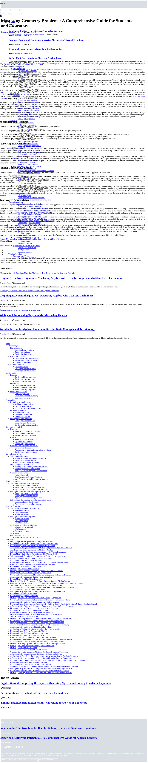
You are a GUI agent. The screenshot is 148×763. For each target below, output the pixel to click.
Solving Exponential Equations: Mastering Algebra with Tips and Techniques (38, 552)
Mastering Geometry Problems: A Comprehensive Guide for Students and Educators (41, 619)
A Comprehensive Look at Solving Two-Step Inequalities (31, 577)
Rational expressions (13, 454)
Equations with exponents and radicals (24, 446)
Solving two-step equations (25, 381)
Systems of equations (15, 34)
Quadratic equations (13, 481)
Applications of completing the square (28, 498)
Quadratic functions (17, 365)
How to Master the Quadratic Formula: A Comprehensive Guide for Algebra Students (41, 639)
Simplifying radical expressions (26, 439)
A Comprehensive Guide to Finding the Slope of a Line (30, 664)
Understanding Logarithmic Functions (24, 596)
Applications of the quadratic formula (28, 504)
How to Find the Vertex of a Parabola (23, 594)
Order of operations (22, 394)
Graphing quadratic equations (25, 369)
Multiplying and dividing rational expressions (31, 467)
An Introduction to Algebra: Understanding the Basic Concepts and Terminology (39, 625)
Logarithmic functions (23, 362)
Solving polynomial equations (21, 419)
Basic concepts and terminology (26, 396)
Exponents (14, 429)
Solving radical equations (24, 448)
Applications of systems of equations (34, 34)
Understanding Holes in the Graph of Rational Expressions (31, 612)
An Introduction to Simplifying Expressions (26, 560)
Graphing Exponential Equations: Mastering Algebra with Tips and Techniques (39, 652)
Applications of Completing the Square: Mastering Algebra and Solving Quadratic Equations (44, 656)
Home (8, 344)
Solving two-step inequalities (25, 387)
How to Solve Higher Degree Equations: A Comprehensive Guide (34, 544)
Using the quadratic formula (25, 423)
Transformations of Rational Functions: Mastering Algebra (31, 550)
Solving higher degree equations (26, 425)
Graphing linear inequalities (25, 385)
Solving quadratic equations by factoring (25, 483)
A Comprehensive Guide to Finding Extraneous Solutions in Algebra (35, 602)
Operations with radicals (23, 442)
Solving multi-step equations (25, 377)
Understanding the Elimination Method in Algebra (28, 662)
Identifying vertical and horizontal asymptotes (31, 479)
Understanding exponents (24, 433)
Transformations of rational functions (28, 477)
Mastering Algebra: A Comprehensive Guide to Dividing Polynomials (35, 598)
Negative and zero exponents (25, 435)
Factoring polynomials (18, 410)
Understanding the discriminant (26, 502)
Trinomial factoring (22, 412)
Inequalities (14, 383)
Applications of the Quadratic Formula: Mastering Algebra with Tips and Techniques (41, 548)
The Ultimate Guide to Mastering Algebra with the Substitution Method (36, 585)
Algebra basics (11, 373)
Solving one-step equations (24, 379)
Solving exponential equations (26, 452)
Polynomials (10, 400)
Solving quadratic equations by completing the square (29, 492)
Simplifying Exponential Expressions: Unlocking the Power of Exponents (37, 623)
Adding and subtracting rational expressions (31, 471)
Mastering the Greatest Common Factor (24, 569)
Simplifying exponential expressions (28, 431)
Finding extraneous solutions (25, 460)
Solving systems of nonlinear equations (24, 508)
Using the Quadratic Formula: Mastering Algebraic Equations (32, 564)
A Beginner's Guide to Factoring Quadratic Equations (29, 610)
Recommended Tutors (18, 535)
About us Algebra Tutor (45, 759)
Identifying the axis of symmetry (26, 496)
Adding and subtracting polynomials (28, 408)
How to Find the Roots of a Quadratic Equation (27, 567)
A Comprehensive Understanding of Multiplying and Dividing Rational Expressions (40, 658)
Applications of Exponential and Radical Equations (29, 650)
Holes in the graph (21, 475)
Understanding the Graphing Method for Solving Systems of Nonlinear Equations (40, 600)
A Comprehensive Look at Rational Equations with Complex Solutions (36, 654)
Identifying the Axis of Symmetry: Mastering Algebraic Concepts (34, 608)
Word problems (20, 529)
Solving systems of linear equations (23, 517)
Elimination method (22, 514)
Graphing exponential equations (26, 358)
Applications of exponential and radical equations (33, 450)
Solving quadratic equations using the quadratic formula (30, 500)
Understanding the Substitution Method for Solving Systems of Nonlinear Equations (40, 575)
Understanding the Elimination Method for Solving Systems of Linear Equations (39, 671)
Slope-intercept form (22, 352)
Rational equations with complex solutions (30, 458)
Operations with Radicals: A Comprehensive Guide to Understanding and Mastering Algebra (44, 666)
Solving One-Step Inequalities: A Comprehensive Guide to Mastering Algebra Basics (41, 669)
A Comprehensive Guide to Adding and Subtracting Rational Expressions (37, 641)
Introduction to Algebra (18, 392)
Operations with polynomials (20, 402)
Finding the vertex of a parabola (26, 494)
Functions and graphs (13, 346)
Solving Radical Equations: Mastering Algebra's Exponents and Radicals (36, 571)
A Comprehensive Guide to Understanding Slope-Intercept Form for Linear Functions (41, 606)
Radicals (13, 437)
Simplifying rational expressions (22, 464)
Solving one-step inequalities (25, 390)
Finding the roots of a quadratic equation (29, 487)
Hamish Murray (8, 32)
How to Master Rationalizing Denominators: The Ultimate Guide (34, 554)
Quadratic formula (21, 367)
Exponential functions (18, 356)
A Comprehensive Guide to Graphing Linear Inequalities (31, 627)
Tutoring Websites (12, 533)
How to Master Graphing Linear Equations (26, 579)
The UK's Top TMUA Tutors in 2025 (28, 537)
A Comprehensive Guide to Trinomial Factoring (27, 589)
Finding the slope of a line (24, 354)
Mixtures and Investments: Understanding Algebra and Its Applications (36, 614)
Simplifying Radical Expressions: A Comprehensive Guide (31, 542)
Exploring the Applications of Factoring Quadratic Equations (32, 646)
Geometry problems (22, 531)
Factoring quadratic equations (25, 371)
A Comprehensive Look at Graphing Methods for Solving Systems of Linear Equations (42, 587)
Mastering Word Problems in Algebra (23, 648)
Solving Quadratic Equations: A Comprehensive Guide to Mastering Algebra (38, 556)
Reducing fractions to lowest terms (27, 469)
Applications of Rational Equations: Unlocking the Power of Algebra (35, 629)
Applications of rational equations (27, 462)
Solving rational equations (19, 456)
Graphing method (21, 512)
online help (25, 94)
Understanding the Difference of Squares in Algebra (29, 633)
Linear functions (16, 348)
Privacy (39, 761)
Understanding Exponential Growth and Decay (27, 635)
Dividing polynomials (23, 406)
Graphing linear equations (24, 350)
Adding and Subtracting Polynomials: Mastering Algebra (31, 558)
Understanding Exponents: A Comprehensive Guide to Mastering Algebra (37, 621)
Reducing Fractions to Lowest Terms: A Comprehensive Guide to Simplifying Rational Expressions (46, 583)
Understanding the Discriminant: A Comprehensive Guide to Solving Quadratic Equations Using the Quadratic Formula (53, 604)
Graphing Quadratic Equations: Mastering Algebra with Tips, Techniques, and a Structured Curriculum (47, 660)
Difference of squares (22, 417)
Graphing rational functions (20, 473)
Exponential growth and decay (26, 360)
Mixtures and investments (24, 527)
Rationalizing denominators (25, 444)
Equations (13, 375)
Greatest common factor (23, 415)
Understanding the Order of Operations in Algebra (28, 631)
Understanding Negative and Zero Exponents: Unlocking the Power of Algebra (39, 562)
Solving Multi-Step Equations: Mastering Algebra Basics (30, 573)
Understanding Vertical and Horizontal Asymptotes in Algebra (32, 546)
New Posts (9, 539)
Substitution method (22, 510)
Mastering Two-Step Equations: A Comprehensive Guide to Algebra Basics (37, 644)
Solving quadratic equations (25, 421)
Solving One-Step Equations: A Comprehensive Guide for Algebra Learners (38, 591)
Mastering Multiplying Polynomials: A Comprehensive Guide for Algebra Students (40, 581)
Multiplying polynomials (24, 404)
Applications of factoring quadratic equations (31, 489)
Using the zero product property (26, 485)
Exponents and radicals (14, 427)
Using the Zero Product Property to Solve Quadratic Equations (33, 637)
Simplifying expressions (23, 398)
